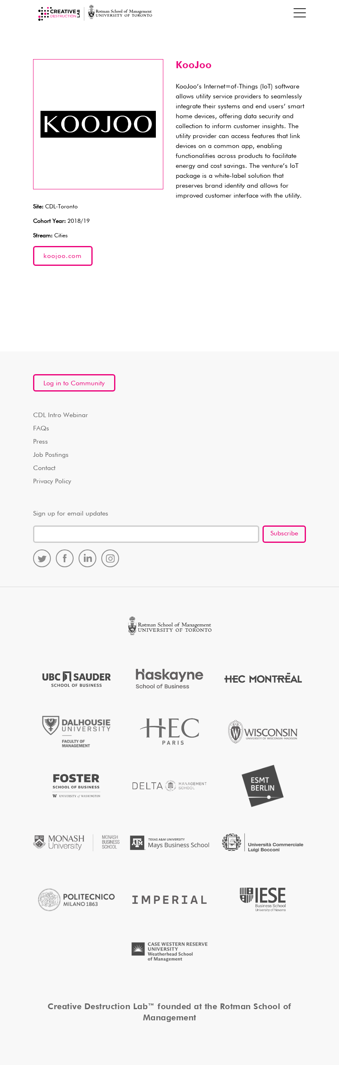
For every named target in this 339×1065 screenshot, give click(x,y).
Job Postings (51, 455)
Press (40, 442)
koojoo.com (62, 256)
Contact (44, 468)
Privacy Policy (52, 481)
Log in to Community (74, 383)
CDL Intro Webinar (60, 415)
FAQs (41, 428)
